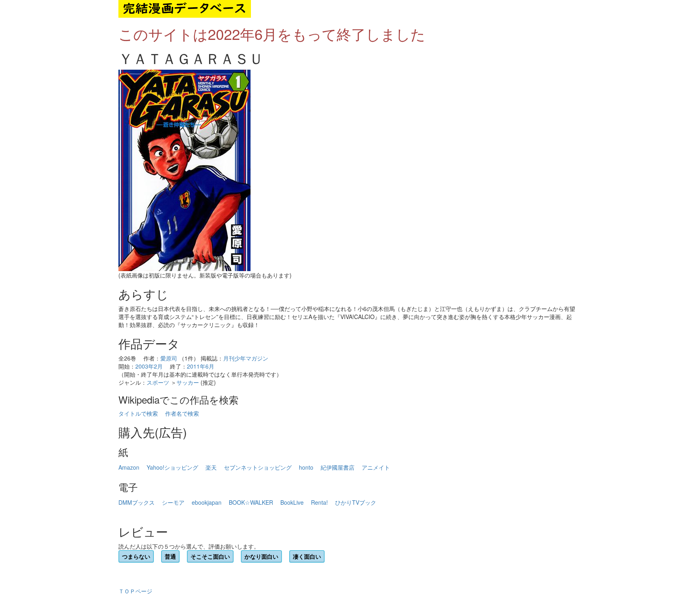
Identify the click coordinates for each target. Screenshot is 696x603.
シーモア (173, 502)
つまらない (136, 556)
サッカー (187, 382)
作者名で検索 (182, 413)
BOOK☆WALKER (251, 502)
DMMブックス (136, 502)
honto (306, 467)
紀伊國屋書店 (337, 467)
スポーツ (158, 382)
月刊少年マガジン (245, 358)
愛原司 (168, 358)
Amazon (128, 467)
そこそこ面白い (210, 556)
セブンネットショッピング (258, 467)
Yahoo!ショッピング (172, 467)
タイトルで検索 (138, 413)
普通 (170, 556)
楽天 (211, 467)
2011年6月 (200, 366)
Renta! (319, 502)
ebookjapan (207, 502)
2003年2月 (149, 366)
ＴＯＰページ (135, 591)
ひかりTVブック (355, 502)
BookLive (292, 502)
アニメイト (376, 467)
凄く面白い (307, 556)
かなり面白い (261, 556)
